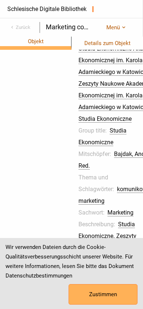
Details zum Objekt (107, 43)
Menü (113, 27)
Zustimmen (103, 294)
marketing (91, 200)
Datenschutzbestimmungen (39, 275)
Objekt (36, 41)
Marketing (120, 212)
